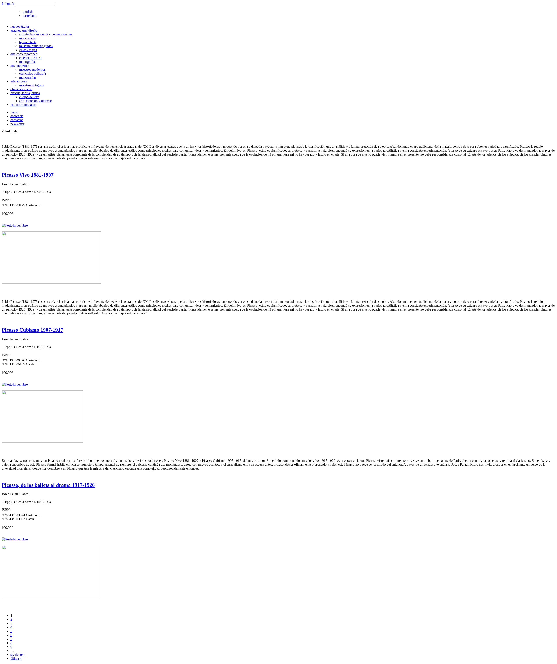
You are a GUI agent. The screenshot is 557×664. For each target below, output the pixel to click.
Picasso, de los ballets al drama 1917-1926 (48, 485)
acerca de (16, 116)
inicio (14, 112)
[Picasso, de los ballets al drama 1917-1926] (51, 596)
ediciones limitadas (23, 105)
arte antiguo (18, 81)
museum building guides (36, 46)
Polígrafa (8, 3)
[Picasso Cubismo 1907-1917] (42, 441)
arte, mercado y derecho (35, 101)
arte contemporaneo (23, 54)
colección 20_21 (30, 58)
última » (16, 658)
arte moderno (19, 65)
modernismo (27, 38)
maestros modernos (32, 69)
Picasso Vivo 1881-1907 (28, 175)
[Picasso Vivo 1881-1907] (51, 282)
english (28, 11)
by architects (27, 42)
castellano (29, 15)
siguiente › (17, 654)
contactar (16, 120)
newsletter (17, 124)
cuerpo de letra (29, 97)
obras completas (21, 89)
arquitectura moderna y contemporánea (45, 34)
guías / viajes (28, 50)
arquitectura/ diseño (23, 30)
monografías (27, 62)
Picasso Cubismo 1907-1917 (32, 330)
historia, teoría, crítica (25, 93)
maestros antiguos (31, 85)
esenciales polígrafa (32, 73)
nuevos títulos (19, 26)
